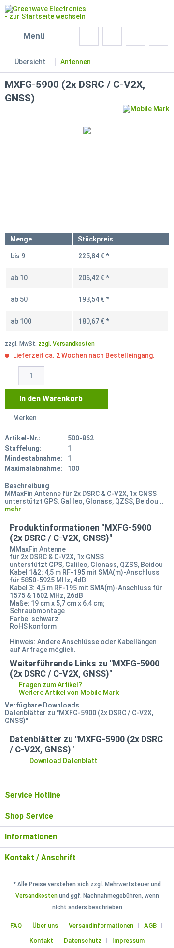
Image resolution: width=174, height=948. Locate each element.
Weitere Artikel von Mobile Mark (68, 692)
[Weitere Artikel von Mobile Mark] (146, 113)
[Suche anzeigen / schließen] (89, 36)
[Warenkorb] (158, 36)
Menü (34, 36)
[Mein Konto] (135, 36)
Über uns (45, 925)
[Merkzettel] (112, 36)
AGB (150, 925)
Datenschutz (83, 940)
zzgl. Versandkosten (66, 343)
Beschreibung (27, 486)
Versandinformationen (101, 925)
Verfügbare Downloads (42, 705)
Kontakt (41, 940)
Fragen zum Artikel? (49, 685)
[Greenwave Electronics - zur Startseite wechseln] (46, 13)
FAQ (16, 925)
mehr (13, 509)
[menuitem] (25, 36)
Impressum (128, 940)
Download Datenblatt (62, 760)
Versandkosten (36, 895)
